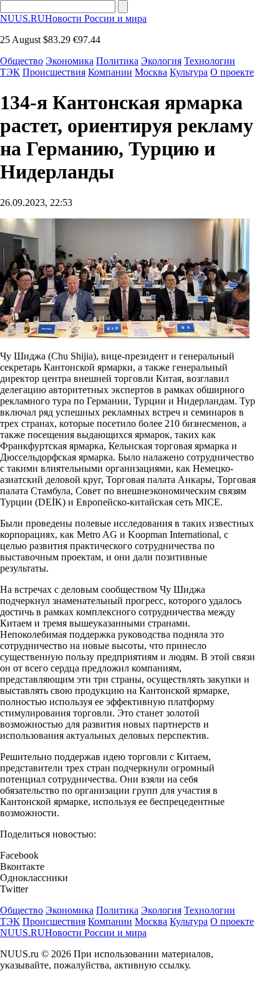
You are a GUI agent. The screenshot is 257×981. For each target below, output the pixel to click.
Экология (161, 61)
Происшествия (53, 72)
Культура (189, 72)
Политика (117, 61)
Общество (21, 61)
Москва (151, 72)
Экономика (70, 61)
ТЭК (10, 72)
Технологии (209, 61)
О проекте (232, 72)
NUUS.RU (73, 18)
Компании (110, 72)
